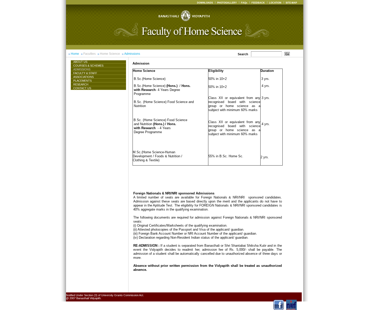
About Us (80, 61)
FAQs (244, 3)
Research (80, 84)
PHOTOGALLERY (227, 3)
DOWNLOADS (205, 3)
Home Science (110, 54)
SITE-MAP (291, 3)
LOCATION (275, 3)
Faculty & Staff (85, 73)
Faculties (89, 54)
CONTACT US (82, 88)
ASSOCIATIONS (83, 76)
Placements (82, 80)
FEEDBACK (258, 3)
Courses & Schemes (88, 65)
